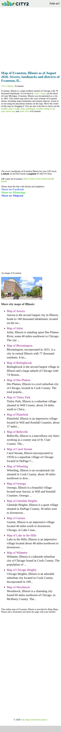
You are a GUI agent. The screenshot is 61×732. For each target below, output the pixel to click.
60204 (45, 179)
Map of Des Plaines (18, 380)
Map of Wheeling (17, 466)
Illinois (10, 86)
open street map (8, 111)
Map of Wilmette (17, 552)
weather (39, 109)
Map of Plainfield (17, 414)
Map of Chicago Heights (21, 570)
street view (24, 111)
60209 (4, 181)
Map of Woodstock (18, 587)
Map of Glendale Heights (22, 501)
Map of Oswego (16, 483)
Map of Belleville (17, 432)
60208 (51, 179)
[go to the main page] (15, 6)
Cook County (40, 93)
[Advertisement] (30, 38)
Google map (18, 109)
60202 (32, 179)
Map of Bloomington (19, 345)
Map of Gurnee (16, 518)
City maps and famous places (34, 719)
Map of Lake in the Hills (21, 535)
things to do (49, 109)
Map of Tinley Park (18, 397)
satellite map (6, 109)
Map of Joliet (15, 328)
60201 (26, 179)
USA (3, 86)
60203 (38, 179)
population (30, 109)
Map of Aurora (16, 311)
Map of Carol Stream (19, 449)
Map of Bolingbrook (19, 363)
